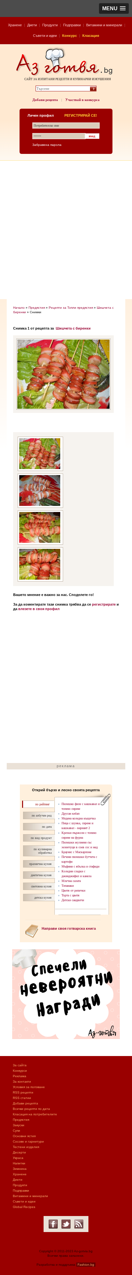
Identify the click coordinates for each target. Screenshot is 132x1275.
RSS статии (22, 1098)
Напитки (19, 1163)
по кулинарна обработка (43, 850)
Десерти (19, 1152)
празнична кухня (40, 864)
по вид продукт (41, 838)
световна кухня (41, 886)
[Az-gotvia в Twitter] (66, 1224)
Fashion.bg (86, 1264)
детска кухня (43, 897)
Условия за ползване (29, 1087)
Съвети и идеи (45, 36)
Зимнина (20, 1168)
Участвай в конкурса (82, 100)
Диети (32, 25)
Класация (90, 36)
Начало (19, 307)
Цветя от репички (73, 890)
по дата (47, 826)
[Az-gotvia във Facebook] (53, 1224)
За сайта (20, 1065)
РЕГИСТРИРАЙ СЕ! (80, 115)
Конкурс (69, 36)
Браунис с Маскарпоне (76, 852)
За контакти (22, 1081)
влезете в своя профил (39, 609)
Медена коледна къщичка (78, 818)
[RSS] (79, 1224)
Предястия (37, 307)
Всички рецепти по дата (31, 1109)
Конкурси (20, 1070)
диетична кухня (41, 875)
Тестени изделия (26, 1147)
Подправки (72, 25)
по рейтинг (42, 804)
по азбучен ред (42, 815)
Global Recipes (24, 1207)
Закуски (18, 1125)
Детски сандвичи (73, 900)
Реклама (19, 1076)
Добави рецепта (45, 100)
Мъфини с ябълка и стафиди (80, 866)
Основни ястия (24, 1136)
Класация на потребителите (35, 1114)
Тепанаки (68, 885)
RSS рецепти (23, 1092)
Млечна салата (71, 881)
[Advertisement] (66, 230)
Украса (18, 1158)
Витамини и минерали (104, 25)
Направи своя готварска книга (69, 928)
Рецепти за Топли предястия (71, 307)
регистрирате (104, 604)
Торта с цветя (70, 895)
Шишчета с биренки (73, 328)
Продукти (50, 25)
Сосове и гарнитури (28, 1141)
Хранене (15, 25)
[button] (114, 8)
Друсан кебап (70, 813)
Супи (16, 1130)
